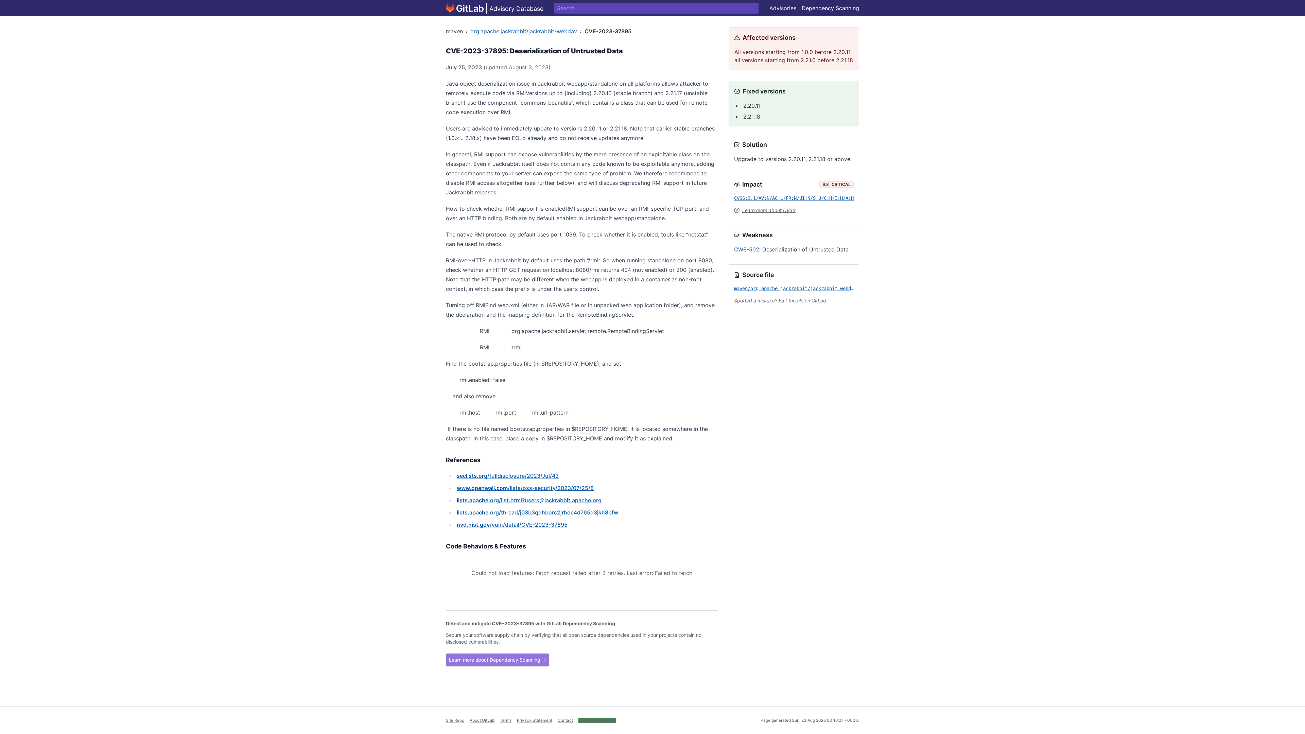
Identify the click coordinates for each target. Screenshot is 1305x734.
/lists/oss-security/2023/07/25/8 (525, 488)
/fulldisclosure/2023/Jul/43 (508, 475)
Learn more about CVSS (769, 210)
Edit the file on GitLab (802, 300)
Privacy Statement (534, 720)
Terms (505, 720)
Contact (565, 720)
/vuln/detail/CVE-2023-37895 (512, 524)
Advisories (782, 8)
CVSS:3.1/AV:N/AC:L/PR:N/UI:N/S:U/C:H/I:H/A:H (794, 198)
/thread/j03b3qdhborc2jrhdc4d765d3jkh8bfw (537, 512)
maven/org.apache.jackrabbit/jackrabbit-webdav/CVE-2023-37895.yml (821, 288)
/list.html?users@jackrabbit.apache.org (529, 500)
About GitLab (482, 720)
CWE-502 (746, 249)
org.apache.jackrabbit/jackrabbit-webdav (523, 31)
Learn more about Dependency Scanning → (497, 660)
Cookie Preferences (597, 720)
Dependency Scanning (830, 8)
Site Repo (455, 720)
